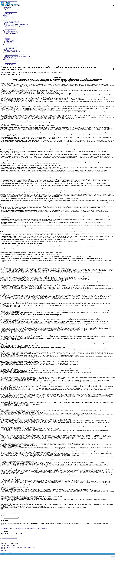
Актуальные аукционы (11, 17)
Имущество (6, 30)
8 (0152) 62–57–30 (22, 547)
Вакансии (7, 14)
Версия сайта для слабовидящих (8, 1)
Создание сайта (4, 552)
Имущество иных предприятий (13, 22)
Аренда (5, 20)
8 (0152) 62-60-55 (13, 538)
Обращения (8, 9)
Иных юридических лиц (11, 32)
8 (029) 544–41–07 (31, 547)
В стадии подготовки (10, 29)
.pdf (19, 74)
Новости (5, 15)
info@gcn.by (3, 550)
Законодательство (9, 10)
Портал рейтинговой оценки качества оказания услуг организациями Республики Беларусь (24, 528)
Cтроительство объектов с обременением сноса (17, 26)
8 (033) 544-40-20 (13, 547)
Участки (5, 23)
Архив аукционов (9, 18)
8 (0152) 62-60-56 (4, 538)
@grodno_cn (12, 536)
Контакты (7, 8)
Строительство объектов (11, 25)
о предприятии (7, 7)
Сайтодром (11, 552)
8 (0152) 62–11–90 (4, 547)
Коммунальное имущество (12, 21)
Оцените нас (8, 13)
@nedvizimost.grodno (11, 545)
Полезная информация (11, 12)
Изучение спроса (9, 28)
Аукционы (5, 16)
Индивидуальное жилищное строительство (16, 24)
